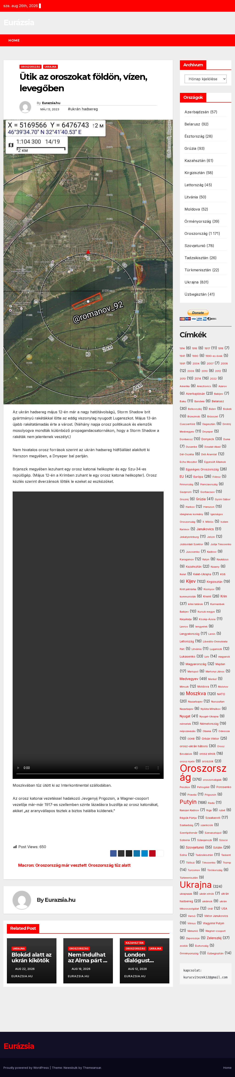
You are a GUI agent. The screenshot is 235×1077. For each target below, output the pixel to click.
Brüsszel (212, 416)
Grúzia (190, 148)
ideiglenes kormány (191, 514)
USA (224, 908)
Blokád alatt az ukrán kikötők (31, 957)
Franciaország (209, 484)
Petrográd (203, 787)
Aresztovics (204, 386)
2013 (183, 378)
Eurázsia (18, 22)
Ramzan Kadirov (189, 810)
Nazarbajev (195, 701)
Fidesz (217, 476)
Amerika (185, 386)
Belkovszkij (195, 409)
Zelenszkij (214, 938)
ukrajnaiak (186, 893)
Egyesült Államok (215, 462)
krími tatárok (195, 604)
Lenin (211, 634)
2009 (190, 371)
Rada (211, 803)
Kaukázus (223, 559)
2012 (218, 371)
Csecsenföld (187, 424)
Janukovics (205, 529)
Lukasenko (187, 656)
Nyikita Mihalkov (211, 709)
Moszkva (196, 693)
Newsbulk (71, 1067)
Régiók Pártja (188, 817)
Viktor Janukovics (216, 916)
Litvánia (191, 197)
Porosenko (223, 787)
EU (182, 476)
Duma (226, 439)
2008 (224, 363)
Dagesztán (208, 424)
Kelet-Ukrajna (202, 574)
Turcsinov (194, 870)
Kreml (207, 596)
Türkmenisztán (198, 270)
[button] (230, 40)
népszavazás (188, 731)
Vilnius (191, 923)
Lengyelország (189, 634)
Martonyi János (215, 671)
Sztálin (217, 847)
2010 (204, 371)
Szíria (183, 855)
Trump (227, 862)
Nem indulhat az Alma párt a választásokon (87, 960)
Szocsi (223, 840)
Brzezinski (193, 416)
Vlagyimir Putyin (213, 923)
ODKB (191, 738)
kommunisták (188, 596)
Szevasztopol (213, 832)
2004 (196, 363)
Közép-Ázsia (207, 619)
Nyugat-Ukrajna (208, 716)
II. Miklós (208, 521)
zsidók (184, 945)
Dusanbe (191, 446)
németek (185, 723)
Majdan (220, 664)
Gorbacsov (207, 492)
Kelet (183, 574)
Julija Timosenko (220, 544)
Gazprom (186, 492)
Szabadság (186, 825)
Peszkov (185, 787)
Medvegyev (189, 679)
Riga (209, 810)
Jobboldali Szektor (191, 544)
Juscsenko (193, 551)
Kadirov (211, 551)
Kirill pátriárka (188, 589)
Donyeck (207, 439)
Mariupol (192, 671)
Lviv (206, 656)
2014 (198, 378)
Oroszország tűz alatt (109, 865)
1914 (182, 348)
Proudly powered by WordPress (26, 1067)
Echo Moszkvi (188, 462)
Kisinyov (209, 589)
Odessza (224, 731)
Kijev (191, 581)
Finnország (186, 484)
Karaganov (187, 559)
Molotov (223, 686)
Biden (212, 409)
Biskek (227, 409)
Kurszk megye (206, 611)
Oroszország (30, 66)
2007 (210, 363)
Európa (198, 476)
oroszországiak (212, 779)
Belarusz (192, 124)
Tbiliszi (190, 862)
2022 (213, 378)
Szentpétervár (188, 832)
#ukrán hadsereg (83, 109)
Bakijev (218, 393)
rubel (222, 810)
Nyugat (185, 716)
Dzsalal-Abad (212, 446)
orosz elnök (207, 753)
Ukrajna (50, 66)
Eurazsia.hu (51, 103)
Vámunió (192, 931)
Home (14, 40)
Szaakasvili (212, 817)
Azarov (222, 386)
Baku (183, 401)
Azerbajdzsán (197, 112)
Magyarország (196, 664)
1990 (195, 356)
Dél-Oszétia (187, 454)
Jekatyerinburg (189, 536)
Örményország (198, 221)
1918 (220, 348)
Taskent (226, 855)
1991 (182, 363)
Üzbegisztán (196, 294)
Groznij (184, 499)
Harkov (190, 506)
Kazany (215, 566)
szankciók (207, 825)
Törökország (214, 870)
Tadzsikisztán (196, 257)
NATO (221, 694)
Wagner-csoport (215, 931)
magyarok (224, 656)
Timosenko (208, 862)
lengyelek (201, 626)
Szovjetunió (195, 245)
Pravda (191, 794)
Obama (207, 731)
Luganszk (216, 649)
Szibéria (185, 840)
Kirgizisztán (195, 172)
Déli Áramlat (209, 454)
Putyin (188, 801)
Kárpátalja (186, 619)
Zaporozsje (193, 938)
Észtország (194, 136)
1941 (182, 356)
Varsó (192, 916)
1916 (194, 348)
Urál (210, 908)
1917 (207, 348)
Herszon (208, 506)
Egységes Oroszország (202, 469)
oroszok (207, 761)
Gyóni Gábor (222, 499)
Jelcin (211, 536)
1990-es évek (214, 356)
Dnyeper (207, 431)
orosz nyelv (187, 761)
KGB (223, 574)
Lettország (194, 185)
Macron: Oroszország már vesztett (52, 865)
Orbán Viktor (210, 738)
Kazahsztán (134, 942)
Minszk (184, 686)
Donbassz (186, 439)
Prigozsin (210, 794)
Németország (209, 723)
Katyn (205, 559)
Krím (224, 596)
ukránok (207, 901)
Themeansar (92, 1067)
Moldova (192, 209)
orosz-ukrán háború (194, 746)
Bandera (199, 401)
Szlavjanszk (204, 840)
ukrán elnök (206, 893)
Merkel (212, 679)
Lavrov (184, 626)
